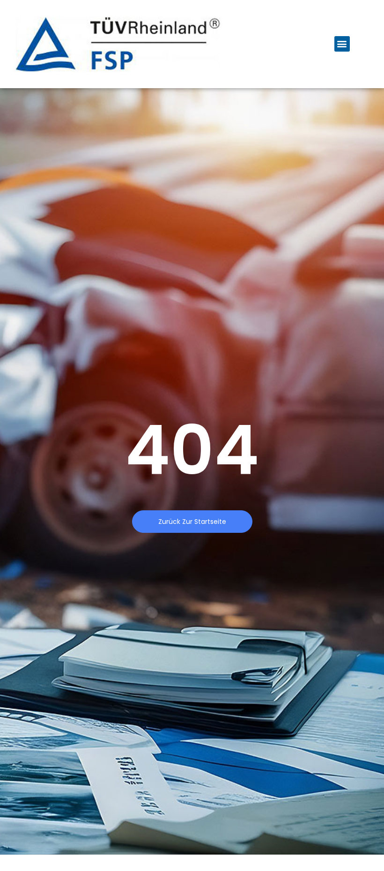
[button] (342, 44)
